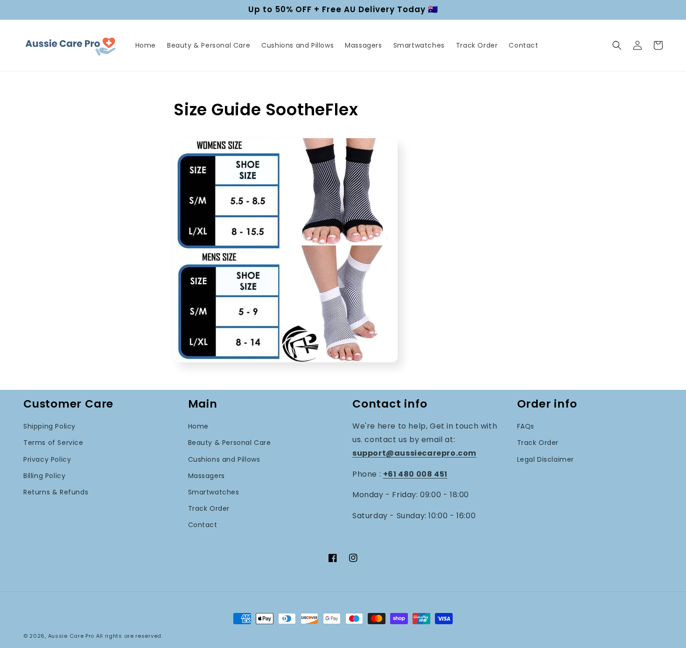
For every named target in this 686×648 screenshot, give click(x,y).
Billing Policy (44, 475)
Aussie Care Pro (71, 636)
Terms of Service (53, 442)
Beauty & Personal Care (229, 442)
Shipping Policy (49, 426)
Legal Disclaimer (545, 459)
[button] (617, 45)
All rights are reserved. (129, 636)
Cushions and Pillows (224, 459)
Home (198, 426)
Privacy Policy (47, 459)
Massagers (206, 475)
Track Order (209, 508)
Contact (202, 524)
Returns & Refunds (55, 492)
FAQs (525, 426)
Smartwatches (213, 492)
